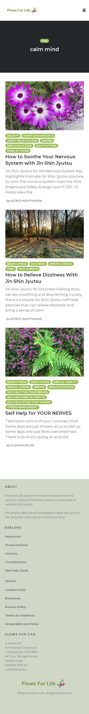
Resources (13, 536)
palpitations (46, 145)
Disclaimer (13, 598)
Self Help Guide (16, 570)
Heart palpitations (22, 140)
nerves (47, 140)
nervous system (19, 145)
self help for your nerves (27, 392)
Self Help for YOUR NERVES (38, 413)
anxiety (13, 135)
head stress (40, 382)
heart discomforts (38, 135)
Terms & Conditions (20, 615)
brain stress (16, 263)
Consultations (15, 562)
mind (10, 268)
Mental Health (65, 382)
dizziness (38, 263)
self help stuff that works (29, 402)
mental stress (61, 263)
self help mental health (26, 397)
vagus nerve (28, 268)
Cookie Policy (15, 589)
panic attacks (18, 150)
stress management (22, 407)
